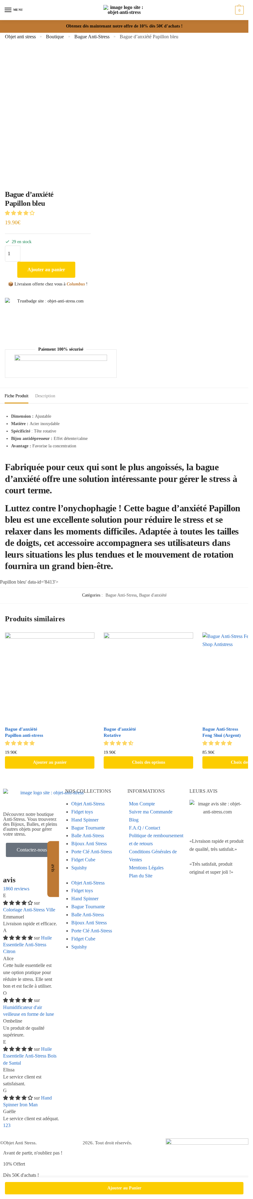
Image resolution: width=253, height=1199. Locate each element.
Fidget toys (82, 811)
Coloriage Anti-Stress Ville (29, 909)
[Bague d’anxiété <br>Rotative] (148, 677)
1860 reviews (16, 888)
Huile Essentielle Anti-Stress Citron (27, 944)
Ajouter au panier (46, 269)
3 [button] (9, 1125)
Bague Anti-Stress (92, 36)
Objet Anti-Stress (88, 803)
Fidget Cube (83, 859)
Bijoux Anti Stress (89, 843)
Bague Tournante (88, 827)
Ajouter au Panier (124, 1188)
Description (45, 396)
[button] (20, 213)
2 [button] (7, 1125)
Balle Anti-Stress (87, 835)
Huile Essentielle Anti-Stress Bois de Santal (29, 1056)
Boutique (55, 36)
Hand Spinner (84, 819)
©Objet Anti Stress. (18, 1142)
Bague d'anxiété (153, 595)
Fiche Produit (16, 396)
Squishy (79, 867)
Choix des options (148, 762)
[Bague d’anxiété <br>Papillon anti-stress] (49, 677)
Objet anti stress (20, 36)
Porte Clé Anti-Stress (91, 851)
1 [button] (4, 1125)
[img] (18, 903)
